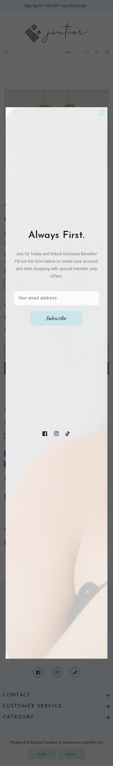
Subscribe (56, 318)
